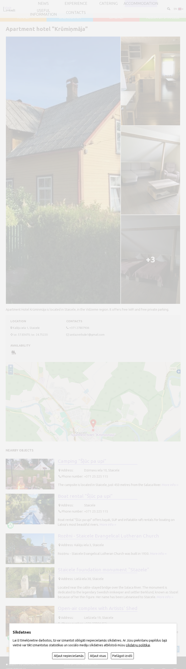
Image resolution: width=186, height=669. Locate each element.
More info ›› (170, 485)
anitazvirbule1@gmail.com (87, 334)
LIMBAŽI (116, 17)
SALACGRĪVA (70, 17)
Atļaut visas (98, 656)
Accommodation (141, 3)
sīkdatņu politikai (138, 645)
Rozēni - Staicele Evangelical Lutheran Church (108, 535)
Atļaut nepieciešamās (69, 656)
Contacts (76, 13)
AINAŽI (23, 17)
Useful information (43, 12)
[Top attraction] (10, 525)
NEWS (43, 3)
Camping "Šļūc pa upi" (82, 461)
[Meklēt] (168, 8)
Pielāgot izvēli (122, 656)
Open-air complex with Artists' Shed (97, 608)
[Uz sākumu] (9, 9)
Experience (76, 3)
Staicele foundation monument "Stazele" (103, 569)
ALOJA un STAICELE (162, 17)
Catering (108, 3)
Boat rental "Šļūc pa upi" (85, 496)
